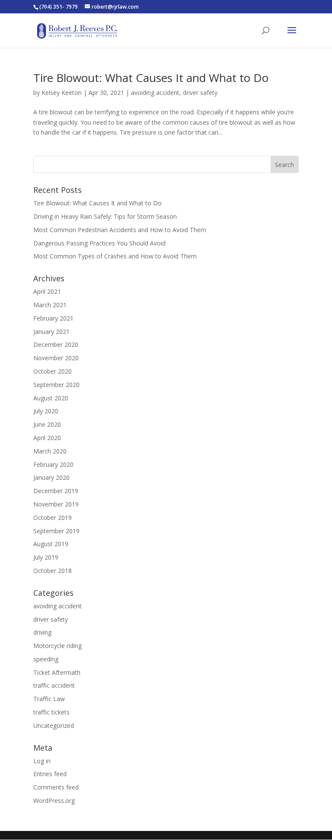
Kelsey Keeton (62, 92)
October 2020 (52, 371)
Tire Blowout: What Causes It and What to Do (150, 77)
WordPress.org (54, 800)
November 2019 (56, 504)
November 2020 (56, 358)
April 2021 (47, 291)
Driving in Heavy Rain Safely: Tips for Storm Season (105, 216)
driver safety (200, 92)
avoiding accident (155, 92)
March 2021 (50, 305)
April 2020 (47, 438)
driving (42, 632)
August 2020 (50, 398)
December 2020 (55, 344)
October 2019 (52, 517)
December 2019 (55, 491)
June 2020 (47, 424)
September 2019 (56, 531)
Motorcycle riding (57, 646)
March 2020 (50, 451)
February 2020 (53, 464)
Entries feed (50, 774)
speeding (45, 659)
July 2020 (45, 411)
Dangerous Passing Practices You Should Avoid (99, 243)
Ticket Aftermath (56, 672)
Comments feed (56, 787)
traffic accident (54, 685)
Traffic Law (49, 699)
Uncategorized (53, 725)
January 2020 (51, 477)
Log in (42, 761)
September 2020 (56, 385)
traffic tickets (51, 712)
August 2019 (50, 544)
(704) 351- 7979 (58, 6)
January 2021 (51, 331)
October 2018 (52, 570)
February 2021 (53, 318)
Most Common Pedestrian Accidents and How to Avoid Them (119, 230)
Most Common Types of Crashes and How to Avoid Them (115, 256)
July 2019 (45, 557)
